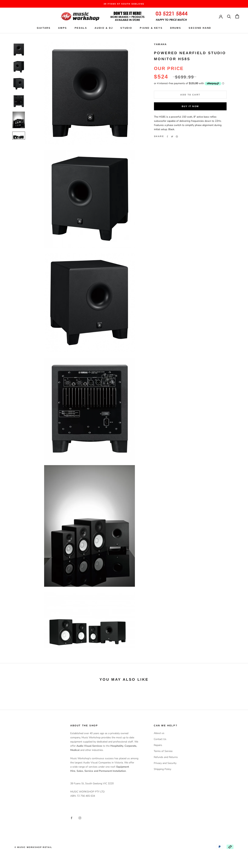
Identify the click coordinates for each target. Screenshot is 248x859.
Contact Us (160, 739)
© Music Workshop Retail (33, 847)
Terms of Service (163, 751)
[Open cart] (237, 16)
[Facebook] (167, 136)
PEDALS (81, 28)
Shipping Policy (162, 769)
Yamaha (160, 44)
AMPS (62, 28)
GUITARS (43, 28)
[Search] (229, 16)
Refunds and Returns (166, 757)
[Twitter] (172, 136)
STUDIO (126, 28)
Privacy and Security (165, 763)
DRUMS (175, 28)
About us (159, 733)
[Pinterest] (177, 136)
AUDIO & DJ (104, 28)
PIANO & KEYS (151, 28)
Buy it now (190, 106)
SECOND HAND (200, 28)
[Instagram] (80, 818)
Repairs (158, 745)
